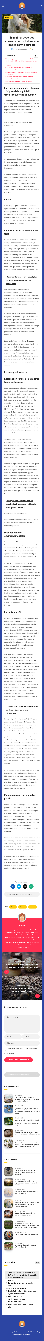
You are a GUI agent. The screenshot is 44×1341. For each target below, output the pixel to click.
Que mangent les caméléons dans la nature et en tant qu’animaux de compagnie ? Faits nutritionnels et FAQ (27, 1122)
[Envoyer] (37, 1074)
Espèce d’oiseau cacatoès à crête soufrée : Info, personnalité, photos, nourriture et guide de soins (27, 1144)
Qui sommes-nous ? (21, 1332)
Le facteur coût (12, 79)
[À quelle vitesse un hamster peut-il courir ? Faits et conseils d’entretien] (8, 1133)
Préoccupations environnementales (20, 77)
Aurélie (22, 925)
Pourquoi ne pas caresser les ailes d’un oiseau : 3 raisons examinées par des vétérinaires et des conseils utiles (27, 1110)
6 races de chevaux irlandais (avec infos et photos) (26, 1246)
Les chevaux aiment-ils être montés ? (27, 1235)
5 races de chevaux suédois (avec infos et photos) (26, 1192)
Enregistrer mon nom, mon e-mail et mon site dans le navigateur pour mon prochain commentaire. (21, 1050)
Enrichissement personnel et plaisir (19, 81)
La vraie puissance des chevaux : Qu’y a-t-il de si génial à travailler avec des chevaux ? (22, 61)
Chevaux (8, 17)
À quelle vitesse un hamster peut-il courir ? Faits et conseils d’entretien (27, 1133)
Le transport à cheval (14, 70)
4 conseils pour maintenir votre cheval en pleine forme (25, 1214)
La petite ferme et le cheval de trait (19, 68)
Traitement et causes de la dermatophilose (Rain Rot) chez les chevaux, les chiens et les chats (27, 1225)
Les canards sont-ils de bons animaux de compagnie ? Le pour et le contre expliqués (27, 1099)
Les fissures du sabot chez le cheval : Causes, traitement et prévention (25, 1172)
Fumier (9, 65)
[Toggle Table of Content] (34, 56)
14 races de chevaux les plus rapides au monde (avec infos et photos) (26, 1183)
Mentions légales (36, 1332)
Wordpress (27, 1334)
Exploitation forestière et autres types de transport (22, 73)
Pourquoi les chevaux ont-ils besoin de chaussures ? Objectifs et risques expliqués (27, 1204)
